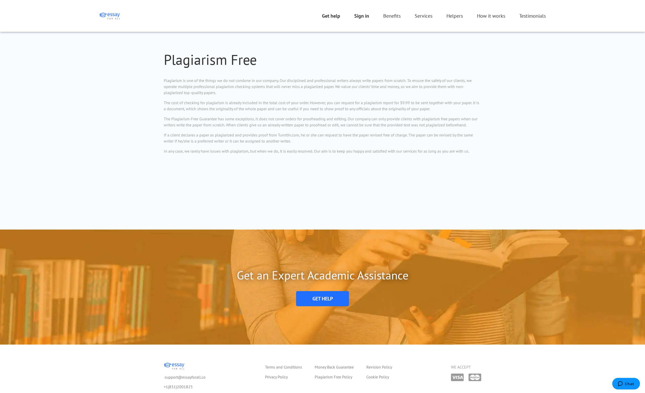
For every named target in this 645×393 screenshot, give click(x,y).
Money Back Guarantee (334, 367)
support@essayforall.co (185, 377)
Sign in (361, 16)
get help (322, 298)
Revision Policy (379, 367)
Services (423, 16)
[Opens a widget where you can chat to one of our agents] (626, 384)
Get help (331, 16)
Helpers (454, 16)
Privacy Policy (276, 376)
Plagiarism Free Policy (333, 376)
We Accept (461, 367)
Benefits (392, 16)
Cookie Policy (377, 376)
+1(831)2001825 (178, 386)
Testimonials (532, 16)
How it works (491, 16)
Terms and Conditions (283, 367)
